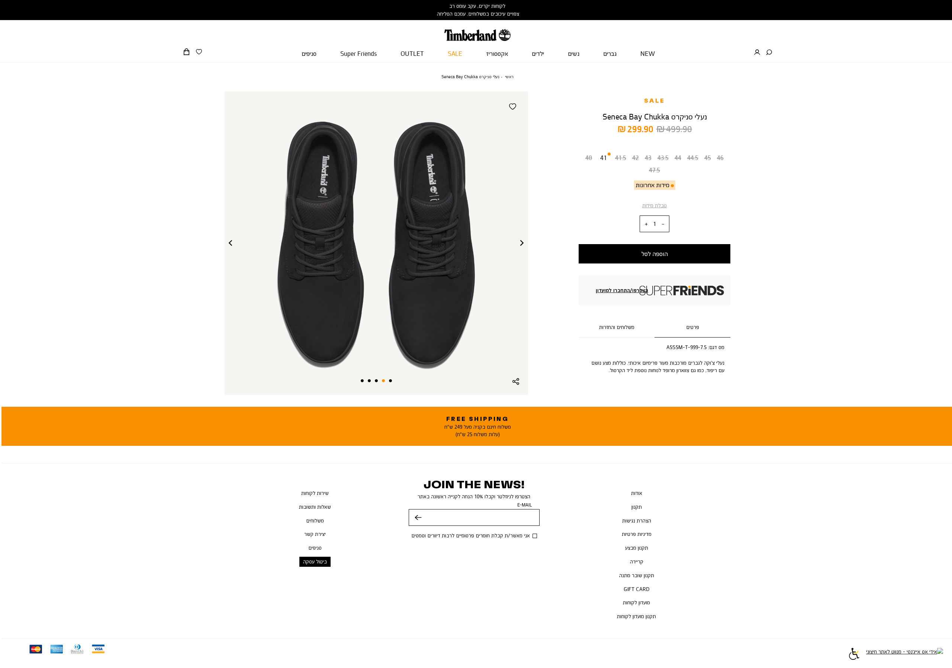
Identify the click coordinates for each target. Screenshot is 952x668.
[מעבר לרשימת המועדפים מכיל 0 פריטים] (199, 52)
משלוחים (315, 521)
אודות (636, 493)
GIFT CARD (637, 589)
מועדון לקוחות (636, 602)
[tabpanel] (376, 243)
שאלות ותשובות (315, 507)
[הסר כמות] (663, 224)
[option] (588, 159)
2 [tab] (383, 380)
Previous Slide (231, 243)
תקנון (636, 507)
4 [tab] (369, 380)
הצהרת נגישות (636, 521)
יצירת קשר (315, 534)
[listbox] (654, 165)
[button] (769, 52)
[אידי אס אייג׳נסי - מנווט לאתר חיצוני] (904, 655)
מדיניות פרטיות (637, 534)
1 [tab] (390, 380)
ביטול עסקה (315, 562)
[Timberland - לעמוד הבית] (477, 30)
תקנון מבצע (636, 548)
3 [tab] (376, 380)
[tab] (692, 327)
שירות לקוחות (315, 493)
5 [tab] (362, 380)
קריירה (636, 562)
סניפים (315, 548)
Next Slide (522, 243)
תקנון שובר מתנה (636, 575)
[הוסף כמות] (646, 224)
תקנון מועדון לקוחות (636, 616)
